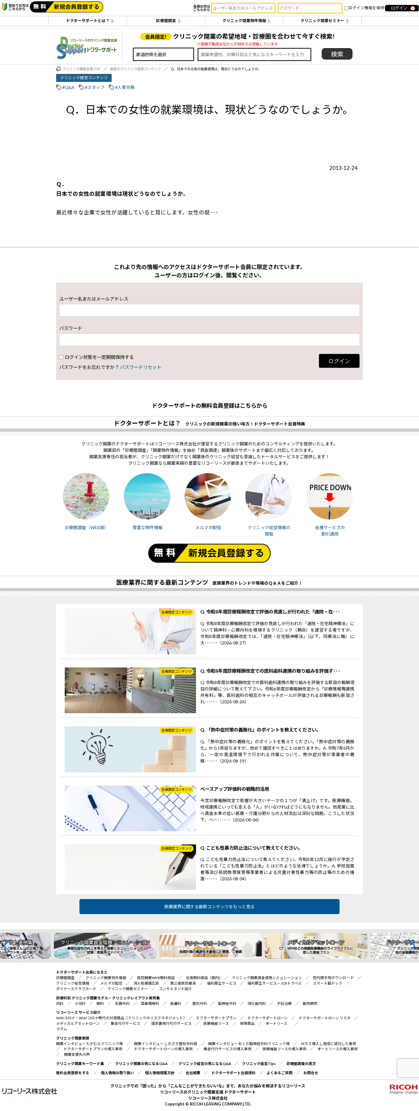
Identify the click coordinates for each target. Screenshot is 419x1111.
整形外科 (199, 1003)
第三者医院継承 (183, 983)
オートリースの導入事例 (337, 1049)
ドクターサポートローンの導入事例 (163, 1049)
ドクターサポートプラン (216, 1018)
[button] (7, 946)
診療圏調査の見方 (301, 1063)
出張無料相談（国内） (203, 977)
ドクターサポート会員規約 (233, 1073)
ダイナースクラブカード (76, 988)
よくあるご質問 (279, 1073)
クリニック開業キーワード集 (80, 1063)
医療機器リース (216, 1023)
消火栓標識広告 (146, 983)
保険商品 (247, 1023)
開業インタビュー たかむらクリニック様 (89, 1043)
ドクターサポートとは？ (88, 20)
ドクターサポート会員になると (82, 972)
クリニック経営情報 (72, 983)
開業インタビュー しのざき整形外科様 (165, 1043)
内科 (59, 1003)
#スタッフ (95, 87)
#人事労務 (125, 87)
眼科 (100, 1003)
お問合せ (310, 1073)
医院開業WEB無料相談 (156, 977)
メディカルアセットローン (78, 1023)
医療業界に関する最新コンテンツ (162, 582)
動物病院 (310, 1003)
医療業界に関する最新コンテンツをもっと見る (209, 906)
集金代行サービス (125, 1023)
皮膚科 (175, 1003)
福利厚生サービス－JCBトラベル (275, 983)
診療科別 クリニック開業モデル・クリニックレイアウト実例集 (108, 998)
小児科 (80, 1003)
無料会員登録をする (72, 1073)
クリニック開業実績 (72, 1038)
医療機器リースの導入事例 (284, 1049)
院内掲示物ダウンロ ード (333, 977)
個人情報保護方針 (160, 1073)
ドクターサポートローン (268, 1018)
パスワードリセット (140, 367)
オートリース (276, 1023)
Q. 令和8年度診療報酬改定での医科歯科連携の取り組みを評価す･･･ (270, 671)
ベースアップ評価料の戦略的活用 (234, 789)
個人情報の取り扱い (117, 1073)
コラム (61, 1029)
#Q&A (68, 87)
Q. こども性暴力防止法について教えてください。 (251, 848)
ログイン (339, 361)
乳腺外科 (122, 1003)
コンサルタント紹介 (175, 988)
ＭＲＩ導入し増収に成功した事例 (328, 1043)
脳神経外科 (227, 1003)
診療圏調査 (166, 20)
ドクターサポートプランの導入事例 (93, 1049)
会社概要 (193, 1073)
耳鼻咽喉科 (150, 1003)
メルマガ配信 (208, 527)
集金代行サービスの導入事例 (228, 1049)
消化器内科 (257, 1003)
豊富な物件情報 (148, 527)
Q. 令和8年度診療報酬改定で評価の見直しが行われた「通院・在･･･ (270, 611)
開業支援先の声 (77, 1054)
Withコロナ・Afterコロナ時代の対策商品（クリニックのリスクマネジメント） (120, 1018)
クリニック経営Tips (258, 1063)
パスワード (70, 328)
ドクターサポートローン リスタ (325, 1018)
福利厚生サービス (221, 983)
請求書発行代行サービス (171, 1023)
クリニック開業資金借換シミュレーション (267, 977)
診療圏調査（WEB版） (87, 527)
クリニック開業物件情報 (244, 20)
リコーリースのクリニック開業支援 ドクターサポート (208, 1092)
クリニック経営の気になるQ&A (205, 1063)
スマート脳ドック (327, 983)
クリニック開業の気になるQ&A (141, 1063)
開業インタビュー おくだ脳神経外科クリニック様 (249, 1043)
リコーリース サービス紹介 (78, 1012)
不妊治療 (284, 1003)
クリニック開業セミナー (322, 20)
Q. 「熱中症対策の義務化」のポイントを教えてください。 (260, 729)
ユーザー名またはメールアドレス (93, 299)
